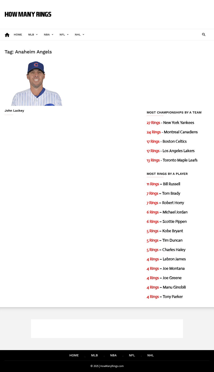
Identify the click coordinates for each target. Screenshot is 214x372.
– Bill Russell (163, 184)
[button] (203, 34)
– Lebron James (166, 259)
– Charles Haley (166, 249)
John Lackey (14, 110)
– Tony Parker (165, 296)
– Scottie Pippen (167, 221)
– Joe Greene (164, 277)
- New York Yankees (170, 122)
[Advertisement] (133, 11)
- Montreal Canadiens (172, 132)
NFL (62, 34)
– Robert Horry (165, 202)
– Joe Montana (166, 268)
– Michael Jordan (167, 212)
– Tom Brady (163, 193)
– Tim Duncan (164, 240)
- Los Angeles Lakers (171, 150)
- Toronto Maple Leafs (172, 160)
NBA (47, 34)
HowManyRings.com (112, 366)
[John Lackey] (36, 83)
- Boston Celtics (167, 141)
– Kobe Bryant (165, 230)
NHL (78, 34)
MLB (31, 34)
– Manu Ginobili (166, 287)
